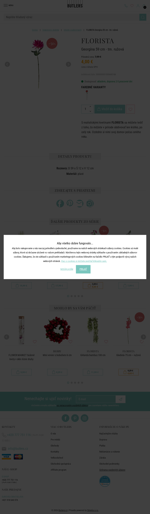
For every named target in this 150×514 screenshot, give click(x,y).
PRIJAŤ (83, 269)
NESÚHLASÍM (66, 269)
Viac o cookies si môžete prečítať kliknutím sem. (84, 261)
